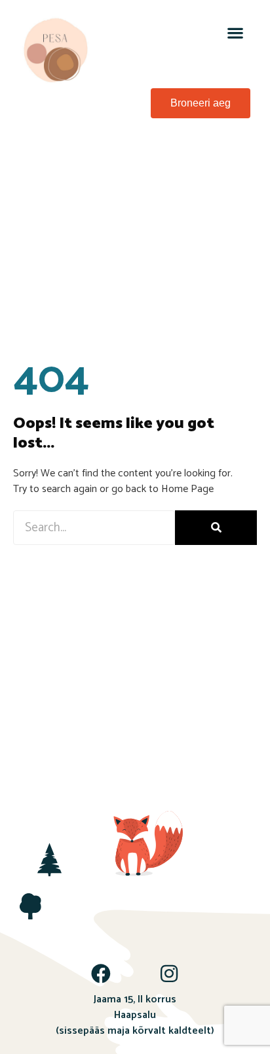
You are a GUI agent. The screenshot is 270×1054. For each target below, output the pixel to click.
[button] (235, 32)
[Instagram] (169, 973)
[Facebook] (101, 973)
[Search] (216, 527)
